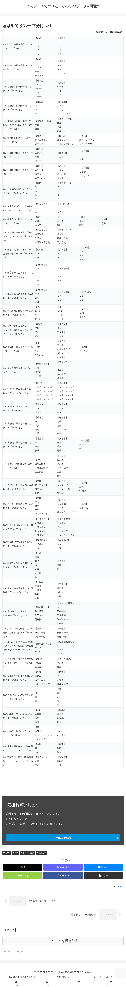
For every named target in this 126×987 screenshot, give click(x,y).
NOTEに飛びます (63, 838)
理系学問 (42, 853)
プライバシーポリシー (104, 977)
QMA (8, 853)
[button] (103, 875)
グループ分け (28, 853)
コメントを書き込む (63, 941)
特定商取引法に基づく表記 (22, 977)
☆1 (16, 853)
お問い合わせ (63, 977)
